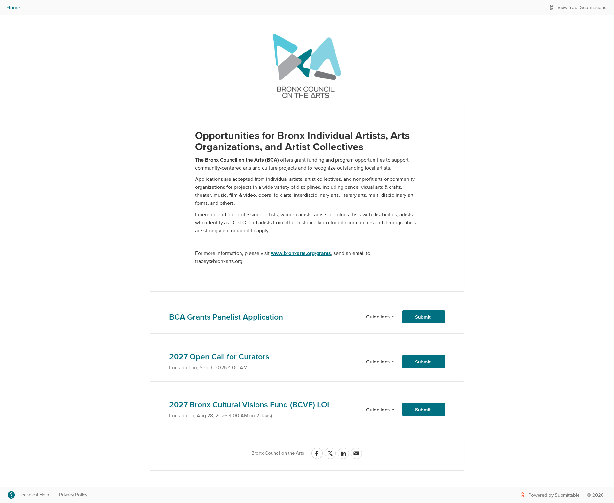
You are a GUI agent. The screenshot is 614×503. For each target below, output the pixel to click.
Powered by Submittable (553, 495)
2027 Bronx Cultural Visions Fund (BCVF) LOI (249, 404)
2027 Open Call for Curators (219, 356)
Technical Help (34, 494)
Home (13, 7)
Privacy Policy (73, 494)
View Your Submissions (581, 7)
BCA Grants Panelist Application (226, 316)
